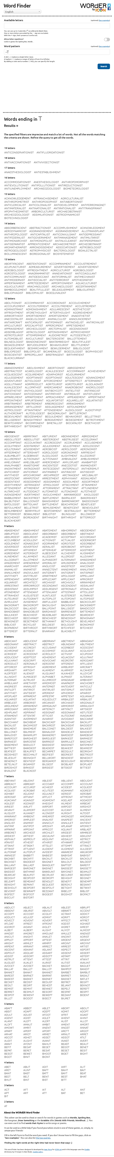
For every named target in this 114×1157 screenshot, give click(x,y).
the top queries (43, 1137)
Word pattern (12, 46)
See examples (104, 20)
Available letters (13, 20)
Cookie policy (38, 1152)
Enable (87, 1149)
